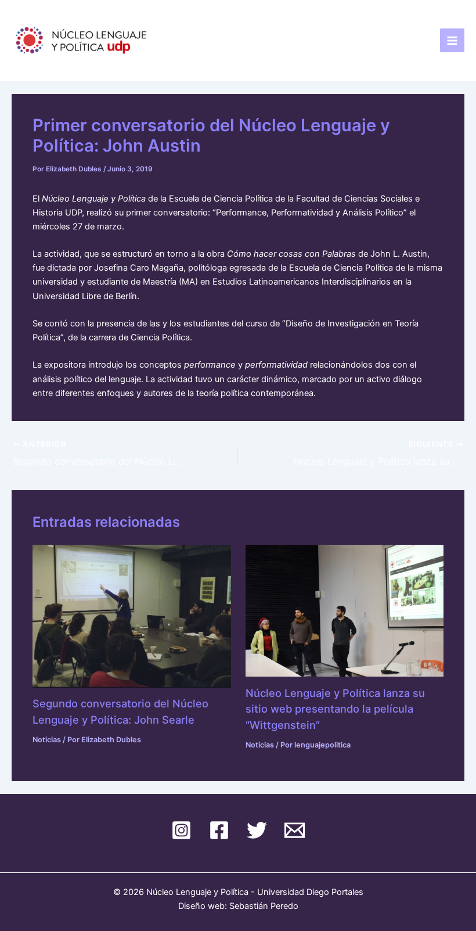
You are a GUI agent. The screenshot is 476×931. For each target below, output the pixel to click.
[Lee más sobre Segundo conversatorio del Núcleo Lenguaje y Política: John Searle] (131, 615)
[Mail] (294, 830)
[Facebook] (219, 830)
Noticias (47, 739)
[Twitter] (257, 830)
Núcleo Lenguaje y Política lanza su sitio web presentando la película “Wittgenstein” (335, 708)
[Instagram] (181, 830)
